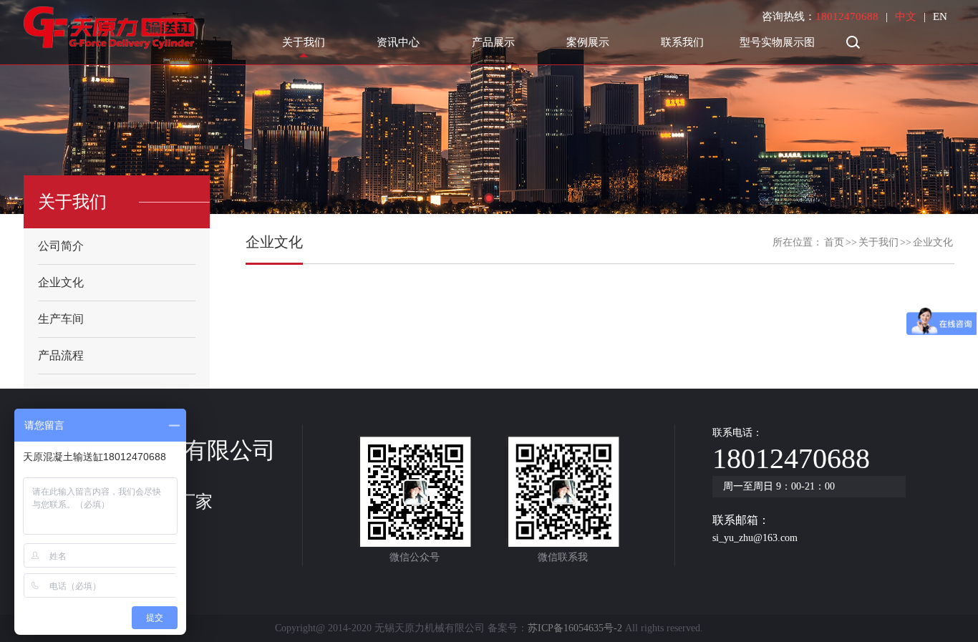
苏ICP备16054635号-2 (575, 628)
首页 (834, 242)
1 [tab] (489, 198)
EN (940, 16)
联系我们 (682, 42)
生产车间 (61, 319)
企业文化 (61, 282)
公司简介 (61, 246)
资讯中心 (398, 42)
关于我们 (303, 42)
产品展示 (493, 42)
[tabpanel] (489, 107)
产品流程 (61, 355)
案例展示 (587, 42)
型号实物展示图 (777, 42)
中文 (905, 16)
